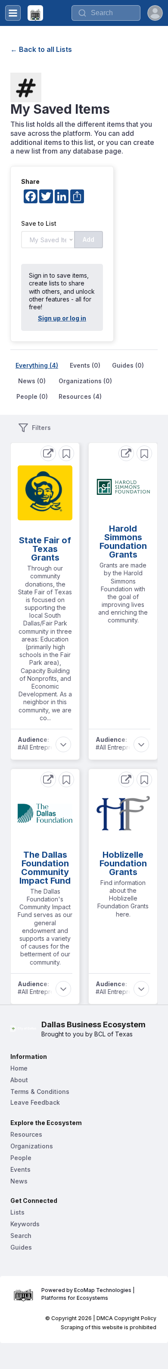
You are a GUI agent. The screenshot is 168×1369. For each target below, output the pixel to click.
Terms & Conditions (39, 1091)
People (20, 1157)
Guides (21, 1247)
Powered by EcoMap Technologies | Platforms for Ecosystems (88, 1294)
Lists (17, 1212)
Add (88, 239)
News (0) (32, 381)
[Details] (48, 453)
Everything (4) (37, 365)
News (19, 1181)
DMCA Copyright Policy (126, 1318)
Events (20, 1169)
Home (19, 1068)
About (19, 1080)
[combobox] (106, 13)
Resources (26, 1134)
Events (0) (85, 365)
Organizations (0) (85, 381)
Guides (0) (128, 365)
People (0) (32, 396)
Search (20, 1235)
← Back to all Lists (41, 49)
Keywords (25, 1224)
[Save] (66, 453)
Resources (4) (80, 396)
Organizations (31, 1146)
